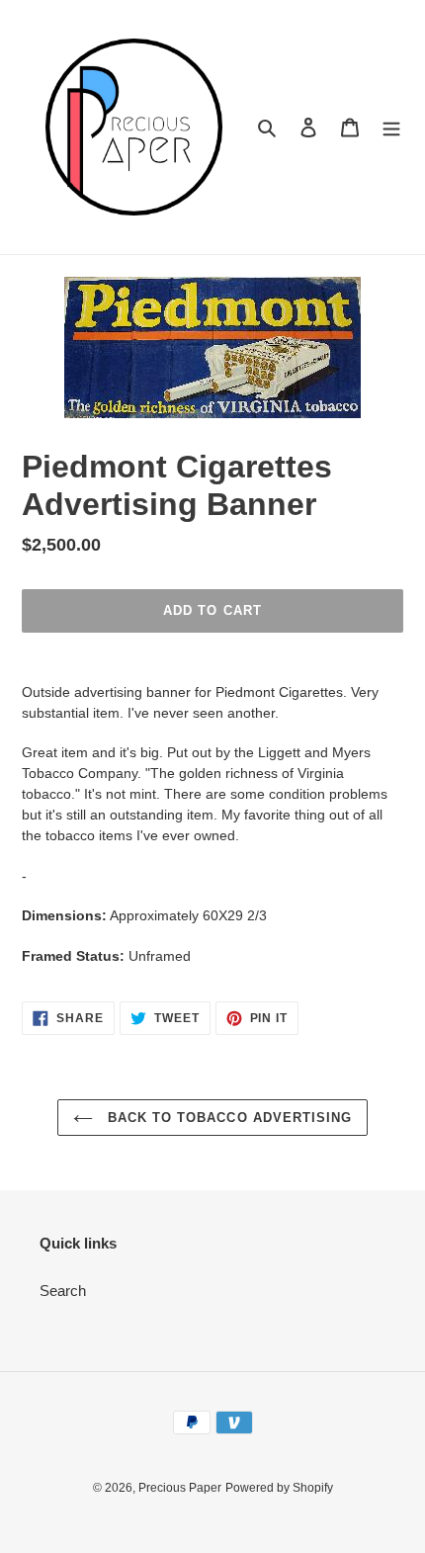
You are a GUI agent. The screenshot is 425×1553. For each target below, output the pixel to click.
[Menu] (391, 127)
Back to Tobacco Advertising (227, 1117)
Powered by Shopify (279, 1488)
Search (63, 1290)
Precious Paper (179, 1488)
